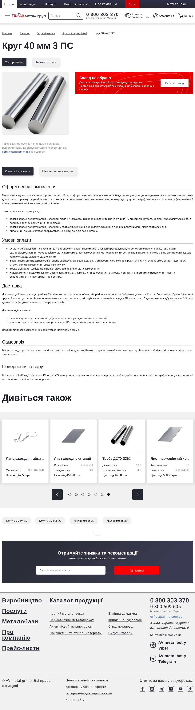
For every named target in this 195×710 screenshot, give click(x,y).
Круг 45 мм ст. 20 (84, 520)
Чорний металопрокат (67, 613)
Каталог (9, 4)
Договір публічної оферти (86, 687)
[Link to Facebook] (142, 689)
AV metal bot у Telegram (172, 658)
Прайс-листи (21, 648)
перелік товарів (85, 375)
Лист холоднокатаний (72, 458)
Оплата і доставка (76, 4)
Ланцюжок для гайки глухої (25, 458)
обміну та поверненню (16, 151)
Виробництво (28, 4)
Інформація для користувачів (89, 693)
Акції (132, 4)
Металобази (20, 621)
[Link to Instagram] (152, 689)
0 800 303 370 (102, 14)
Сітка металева (120, 626)
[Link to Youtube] (180, 689)
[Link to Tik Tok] (190, 689)
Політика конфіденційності (87, 680)
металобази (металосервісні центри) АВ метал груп (70, 350)
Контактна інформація (166, 635)
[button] (57, 494)
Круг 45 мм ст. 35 (117, 520)
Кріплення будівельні (125, 620)
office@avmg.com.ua (166, 616)
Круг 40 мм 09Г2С (50, 520)
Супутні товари (120, 633)
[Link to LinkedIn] (171, 689)
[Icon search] (79, 15)
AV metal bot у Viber (172, 645)
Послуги (50, 4)
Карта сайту (75, 700)
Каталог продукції (76, 600)
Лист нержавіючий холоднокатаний (170, 458)
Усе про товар (14, 62)
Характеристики (45, 62)
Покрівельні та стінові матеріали (76, 633)
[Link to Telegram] (161, 689)
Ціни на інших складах (58, 171)
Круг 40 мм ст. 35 (16, 520)
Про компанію (16, 634)
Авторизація (166, 16)
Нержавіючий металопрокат (72, 620)
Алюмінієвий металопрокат (71, 626)
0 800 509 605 (165, 606)
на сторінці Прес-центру (46, 276)
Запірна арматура (122, 613)
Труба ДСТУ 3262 (116, 458)
